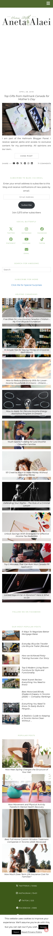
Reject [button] (16, 932)
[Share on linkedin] (32, 163)
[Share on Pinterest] (25, 163)
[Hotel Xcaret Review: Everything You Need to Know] (11, 683)
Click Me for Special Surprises (26, 285)
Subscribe (26, 205)
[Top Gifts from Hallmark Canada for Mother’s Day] (26, 134)
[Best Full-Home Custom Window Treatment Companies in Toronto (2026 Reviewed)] (26, 823)
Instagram (27, 893)
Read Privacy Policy (31, 932)
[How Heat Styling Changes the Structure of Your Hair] (26, 753)
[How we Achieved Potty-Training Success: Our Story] (11, 659)
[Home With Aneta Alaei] (26, 18)
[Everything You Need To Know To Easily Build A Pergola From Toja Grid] (11, 708)
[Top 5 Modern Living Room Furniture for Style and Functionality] (11, 671)
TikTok (27, 900)
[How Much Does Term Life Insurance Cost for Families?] (26, 858)
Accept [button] (43, 927)
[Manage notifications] (46, 930)
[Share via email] (14, 163)
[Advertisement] (26, 60)
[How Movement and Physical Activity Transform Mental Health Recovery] (26, 788)
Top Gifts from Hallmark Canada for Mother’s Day (26, 98)
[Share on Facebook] (18, 163)
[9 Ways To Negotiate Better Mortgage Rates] (11, 635)
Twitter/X (27, 886)
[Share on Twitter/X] (21, 163)
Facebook (28, 908)
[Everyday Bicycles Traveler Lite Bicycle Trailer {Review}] (11, 647)
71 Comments (44, 163)
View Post (26, 156)
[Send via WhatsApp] (28, 163)
